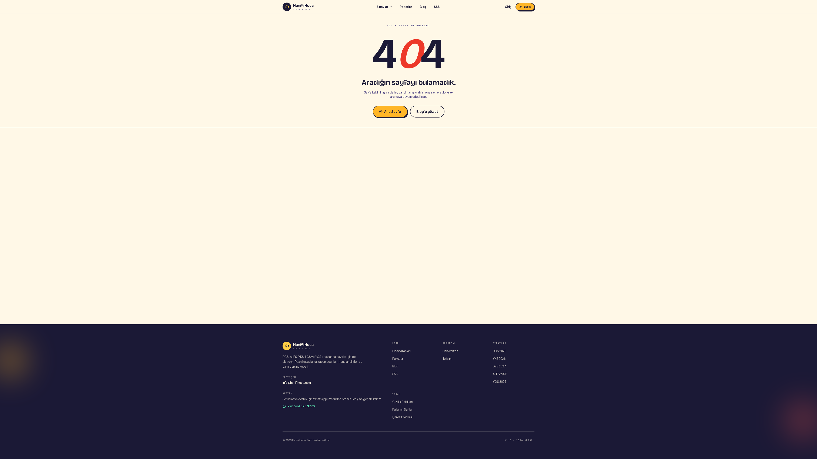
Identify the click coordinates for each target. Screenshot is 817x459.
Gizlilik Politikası (402, 402)
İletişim (447, 358)
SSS (437, 6)
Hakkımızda (450, 351)
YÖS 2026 (499, 381)
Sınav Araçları (401, 351)
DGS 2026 (499, 351)
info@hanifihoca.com (297, 382)
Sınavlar (382, 6)
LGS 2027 (499, 366)
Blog (423, 6)
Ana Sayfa (392, 111)
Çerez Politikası (402, 417)
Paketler (406, 6)
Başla (527, 6)
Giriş (508, 6)
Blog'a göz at (427, 111)
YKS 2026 (499, 358)
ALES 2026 (500, 374)
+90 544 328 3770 (301, 406)
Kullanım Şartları (402, 409)
